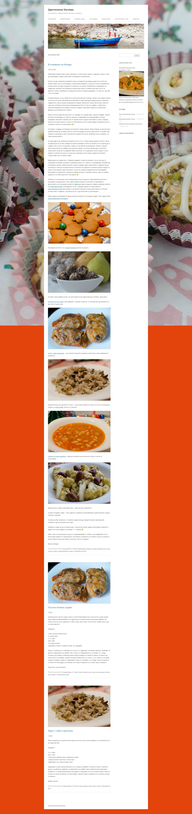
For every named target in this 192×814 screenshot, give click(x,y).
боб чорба (59, 407)
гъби (80, 672)
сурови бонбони (70, 248)
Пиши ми (136, 19)
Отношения (52, 19)
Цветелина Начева (61, 9)
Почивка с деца (79, 19)
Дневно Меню (67, 672)
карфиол (89, 549)
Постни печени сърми (60, 607)
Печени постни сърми (56, 302)
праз (49, 674)
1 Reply (50, 612)
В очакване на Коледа (59, 64)
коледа (94, 549)
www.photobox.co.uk (55, 189)
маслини (85, 786)
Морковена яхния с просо (127, 68)
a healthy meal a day (121, 19)
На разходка (93, 19)
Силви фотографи (56, 187)
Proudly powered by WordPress (56, 805)
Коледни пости (101, 549)
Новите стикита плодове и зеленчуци (130, 124)
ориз (108, 549)
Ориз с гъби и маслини (56, 353)
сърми (71, 551)
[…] (143, 102)
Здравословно (65, 19)
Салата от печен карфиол (57, 456)
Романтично (106, 19)
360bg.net (77, 184)
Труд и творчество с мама (127, 114)
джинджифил (81, 549)
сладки (55, 551)
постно (50, 551)
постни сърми (100, 672)
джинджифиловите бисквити (58, 198)
